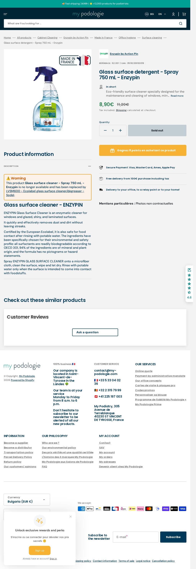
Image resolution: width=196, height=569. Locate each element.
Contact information (105, 560)
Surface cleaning (152, 37)
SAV (101, 447)
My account (107, 452)
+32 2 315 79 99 (110, 390)
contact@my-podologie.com (105, 372)
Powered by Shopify (22, 380)
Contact (104, 443)
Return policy (12, 462)
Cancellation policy (163, 560)
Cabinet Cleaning (47, 37)
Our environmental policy (59, 447)
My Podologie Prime (148, 404)
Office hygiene (127, 37)
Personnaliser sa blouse (151, 395)
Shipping (121, 110)
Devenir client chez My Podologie (121, 466)
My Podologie (27, 376)
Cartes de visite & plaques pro (155, 385)
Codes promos (145, 390)
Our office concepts (148, 380)
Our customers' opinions (20, 466)
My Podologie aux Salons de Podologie (67, 462)
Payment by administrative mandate (160, 376)
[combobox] (95, 23)
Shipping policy (82, 560)
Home (7, 37)
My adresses (107, 462)
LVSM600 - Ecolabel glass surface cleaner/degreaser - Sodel (45, 190)
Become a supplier (16, 443)
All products (24, 37)
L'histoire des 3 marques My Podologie (67, 457)
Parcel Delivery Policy (18, 457)
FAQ (44, 466)
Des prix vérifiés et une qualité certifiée (67, 452)
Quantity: (104, 122)
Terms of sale (126, 560)
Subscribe (173, 537)
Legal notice (143, 560)
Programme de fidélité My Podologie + (160, 399)
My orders (105, 457)
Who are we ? (50, 443)
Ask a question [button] (87, 330)
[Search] (181, 23)
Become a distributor (18, 447)
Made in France (104, 37)
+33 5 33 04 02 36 (107, 382)
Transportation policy (18, 452)
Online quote (143, 371)
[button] (5, 14)
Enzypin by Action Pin (76, 37)
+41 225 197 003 (110, 396)
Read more (177, 95)
